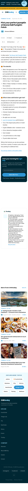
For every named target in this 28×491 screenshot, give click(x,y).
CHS (9, 12)
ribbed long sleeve (13, 231)
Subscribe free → (14, 175)
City (14, 383)
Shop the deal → (12, 244)
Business (7, 383)
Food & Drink (4, 412)
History (21, 383)
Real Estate (8, 387)
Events (6, 391)
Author (8, 379)
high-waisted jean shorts (14, 237)
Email (10, 38)
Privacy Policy (9, 479)
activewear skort (12, 220)
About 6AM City (5, 450)
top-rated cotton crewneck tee (16, 224)
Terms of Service (18, 479)
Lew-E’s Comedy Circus (9, 120)
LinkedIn (22, 471)
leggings (10, 241)
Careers (3, 454)
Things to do (6, 18)
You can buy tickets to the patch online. (11, 150)
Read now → (23, 3)
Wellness (21, 391)
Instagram (6, 471)
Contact (3, 459)
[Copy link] (18, 42)
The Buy (13, 391)
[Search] (16, 12)
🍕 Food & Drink (17, 379)
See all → (24, 287)
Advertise (3, 446)
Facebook (19, 38)
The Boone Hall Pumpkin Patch (17, 55)
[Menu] (2, 12)
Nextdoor (12, 42)
